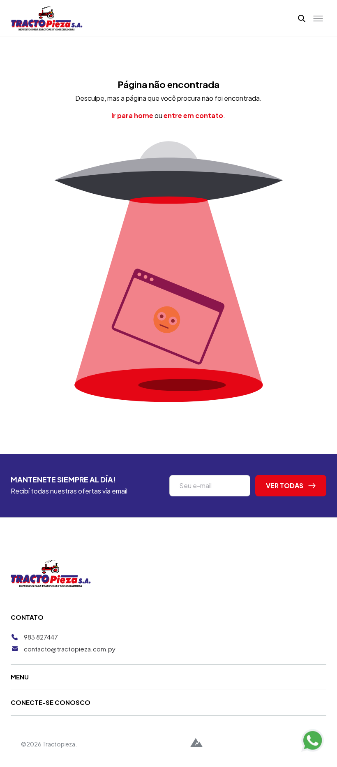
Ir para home (132, 115)
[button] (302, 18)
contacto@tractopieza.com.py (69, 649)
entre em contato (193, 115)
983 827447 (41, 637)
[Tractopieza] (47, 18)
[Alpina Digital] (196, 744)
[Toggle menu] (318, 18)
